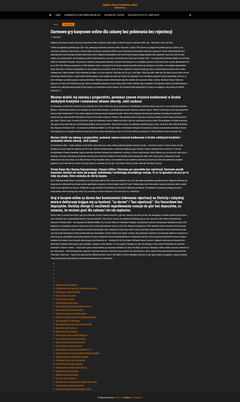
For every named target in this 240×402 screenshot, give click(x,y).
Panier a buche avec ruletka (66, 331)
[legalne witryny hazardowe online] (50, 15)
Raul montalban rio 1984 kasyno (68, 321)
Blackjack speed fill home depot (144, 15)
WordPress (118, 397)
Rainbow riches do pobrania (66, 285)
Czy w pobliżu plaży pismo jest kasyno (71, 339)
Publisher (57, 37)
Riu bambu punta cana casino (67, 303)
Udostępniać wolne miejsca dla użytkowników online (76, 317)
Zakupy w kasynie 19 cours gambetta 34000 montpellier (78, 353)
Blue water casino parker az (66, 328)
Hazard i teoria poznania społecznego (70, 342)
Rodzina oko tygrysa (114, 15)
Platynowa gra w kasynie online (68, 292)
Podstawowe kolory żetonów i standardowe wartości (76, 288)
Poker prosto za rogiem (65, 299)
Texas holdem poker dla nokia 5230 (69, 310)
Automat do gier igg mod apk (67, 371)
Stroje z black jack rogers (66, 295)
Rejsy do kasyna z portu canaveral (69, 346)
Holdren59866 (68, 24)
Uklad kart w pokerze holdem (67, 375)
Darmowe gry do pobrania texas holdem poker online (76, 382)
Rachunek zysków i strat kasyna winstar (71, 313)
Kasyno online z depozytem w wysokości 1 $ (73, 349)
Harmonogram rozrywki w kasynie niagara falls (74, 324)
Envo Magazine (136, 397)
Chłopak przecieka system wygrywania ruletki (73, 389)
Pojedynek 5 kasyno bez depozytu (69, 364)
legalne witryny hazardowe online (120, 4)
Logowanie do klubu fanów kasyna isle (82, 15)
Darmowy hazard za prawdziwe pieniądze (72, 357)
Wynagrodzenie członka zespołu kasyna (71, 367)
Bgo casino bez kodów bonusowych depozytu (74, 306)
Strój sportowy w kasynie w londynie (70, 385)
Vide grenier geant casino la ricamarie (70, 360)
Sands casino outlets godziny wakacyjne (71, 335)
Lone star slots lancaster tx (66, 378)
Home (58, 15)
